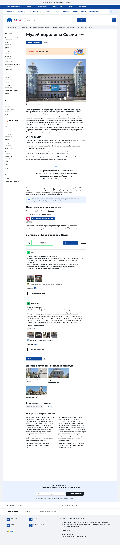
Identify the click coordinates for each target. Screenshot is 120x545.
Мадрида (48, 423)
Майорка (80, 445)
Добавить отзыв (34, 42)
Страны (20, 11)
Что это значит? (69, 2)
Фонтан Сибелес (31, 397)
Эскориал (75, 440)
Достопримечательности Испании (40, 27)
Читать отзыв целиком (35, 325)
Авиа (42, 6)
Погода (75, 11)
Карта (7, 82)
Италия (34, 445)
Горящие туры (13, 121)
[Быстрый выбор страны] (25, 12)
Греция (28, 445)
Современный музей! (35, 308)
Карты (83, 11)
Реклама (29, 222)
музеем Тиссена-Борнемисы (54, 112)
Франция (47, 445)
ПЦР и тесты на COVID (12, 131)
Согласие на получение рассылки (66, 498)
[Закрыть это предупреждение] (76, 2)
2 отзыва (29, 381)
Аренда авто (57, 6)
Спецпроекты (94, 11)
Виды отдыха (34, 11)
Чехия (28, 447)
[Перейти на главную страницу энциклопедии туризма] (14, 20)
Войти (109, 20)
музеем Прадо (37, 112)
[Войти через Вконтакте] (114, 20)
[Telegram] (48, 406)
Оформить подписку (74, 494)
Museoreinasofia (31, 104)
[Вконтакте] (45, 406)
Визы (71, 6)
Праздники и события (12, 90)
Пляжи (7, 178)
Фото (6, 97)
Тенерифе (61, 447)
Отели (28, 6)
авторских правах (88, 522)
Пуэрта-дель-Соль (64, 421)
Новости (66, 11)
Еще (112, 11)
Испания (24, 27)
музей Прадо (70, 425)
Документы (27, 511)
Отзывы (57, 11)
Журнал (48, 11)
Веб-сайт (51, 211)
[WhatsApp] (51, 406)
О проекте (10, 505)
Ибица (73, 445)
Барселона (67, 445)
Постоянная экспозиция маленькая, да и (42, 256)
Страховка (83, 6)
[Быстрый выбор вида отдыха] (41, 12)
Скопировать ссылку (33, 406)
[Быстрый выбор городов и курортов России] (14, 12)
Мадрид (8, 34)
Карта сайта (66, 530)
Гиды (6, 74)
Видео (7, 93)
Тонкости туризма (13, 27)
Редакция (21, 505)
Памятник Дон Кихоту (34, 380)
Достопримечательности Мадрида (63, 27)
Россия (9, 11)
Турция (40, 445)
